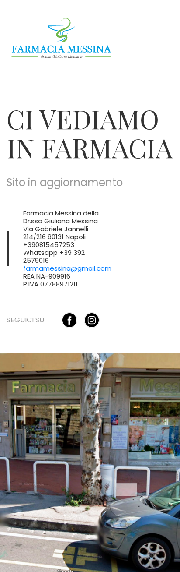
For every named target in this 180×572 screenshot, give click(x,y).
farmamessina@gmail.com (67, 268)
